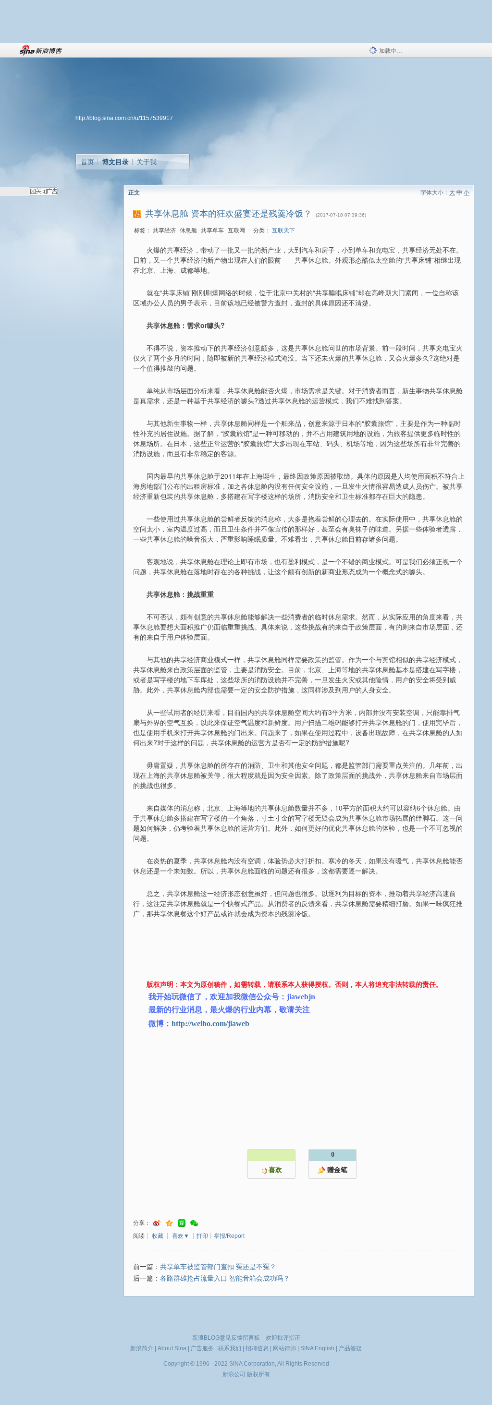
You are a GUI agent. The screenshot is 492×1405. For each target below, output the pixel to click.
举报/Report (229, 1236)
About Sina (172, 1348)
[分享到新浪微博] (156, 1223)
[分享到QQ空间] (169, 1223)
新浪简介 (141, 1348)
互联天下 (283, 230)
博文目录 (115, 162)
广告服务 (202, 1348)
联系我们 (229, 1348)
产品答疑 (350, 1348)
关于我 (146, 162)
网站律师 (284, 1348)
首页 (87, 162)
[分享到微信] (194, 1223)
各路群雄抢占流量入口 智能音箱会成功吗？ (225, 1278)
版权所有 (258, 1374)
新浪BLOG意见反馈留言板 (226, 1337)
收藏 (157, 1236)
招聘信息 (257, 1348)
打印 (202, 1236)
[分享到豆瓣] (181, 1223)
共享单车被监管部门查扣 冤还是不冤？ (218, 1267)
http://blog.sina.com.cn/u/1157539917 (124, 118)
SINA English (317, 1348)
